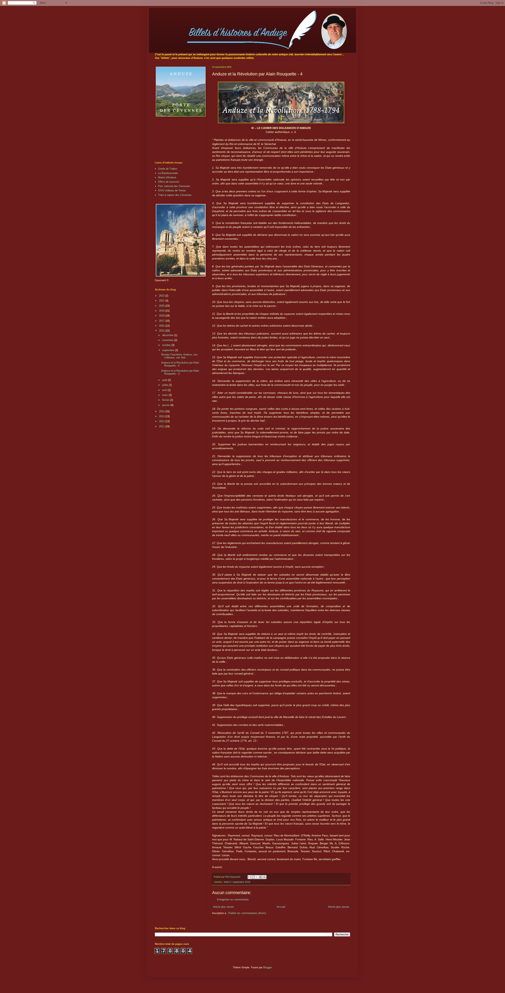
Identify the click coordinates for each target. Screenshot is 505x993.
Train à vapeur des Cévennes (175, 195)
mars (165, 395)
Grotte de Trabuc (167, 168)
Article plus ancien (338, 906)
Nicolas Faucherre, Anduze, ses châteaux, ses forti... (179, 356)
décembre (168, 335)
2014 (162, 411)
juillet (165, 384)
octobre (166, 345)
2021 (162, 300)
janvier (166, 405)
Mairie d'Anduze (167, 177)
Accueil (281, 906)
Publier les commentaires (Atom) (247, 913)
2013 (162, 416)
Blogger (267, 967)
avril (165, 390)
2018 (162, 315)
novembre (168, 340)
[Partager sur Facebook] (261, 877)
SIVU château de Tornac (172, 190)
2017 (162, 320)
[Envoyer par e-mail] (250, 877)
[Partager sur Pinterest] (265, 877)
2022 (162, 295)
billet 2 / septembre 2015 (237, 882)
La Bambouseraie (168, 173)
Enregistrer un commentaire (233, 899)
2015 (162, 330)
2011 (162, 426)
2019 (162, 310)
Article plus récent (223, 906)
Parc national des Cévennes (174, 186)
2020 (162, 305)
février (166, 399)
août (165, 380)
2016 (162, 325)
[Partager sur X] (257, 877)
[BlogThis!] (253, 877)
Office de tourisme (168, 181)
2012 (162, 421)
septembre (168, 350)
